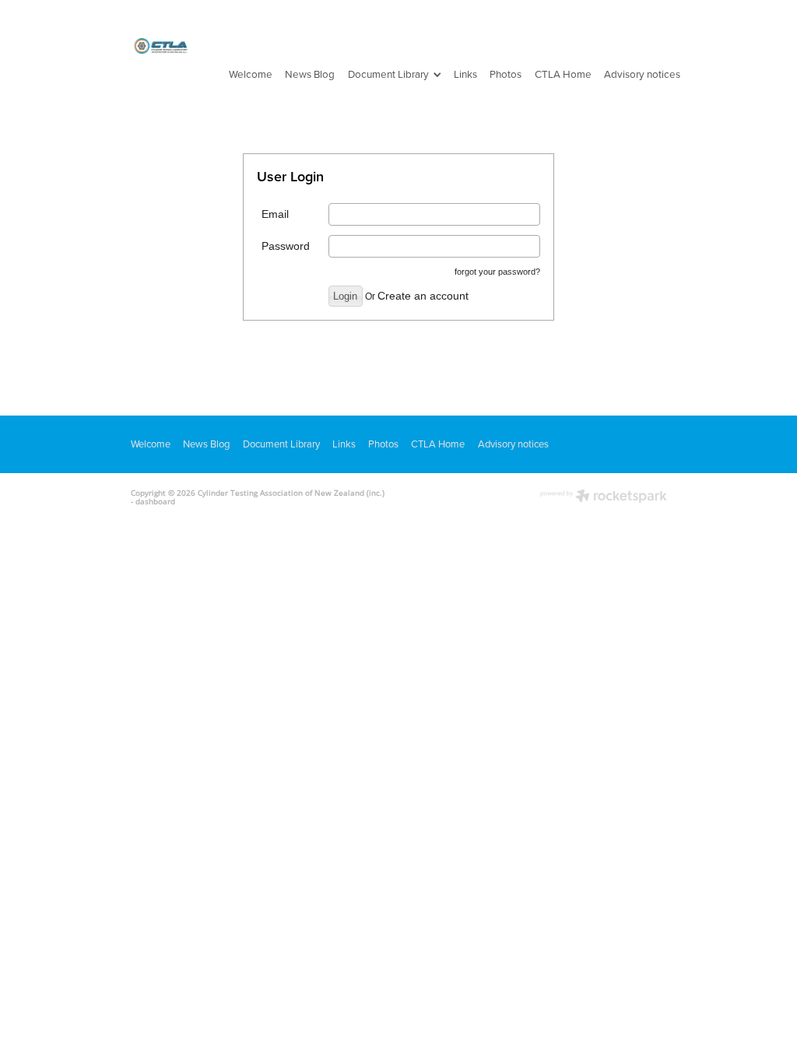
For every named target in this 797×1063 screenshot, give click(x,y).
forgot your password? (497, 271)
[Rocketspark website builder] (603, 497)
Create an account (423, 295)
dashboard (155, 501)
